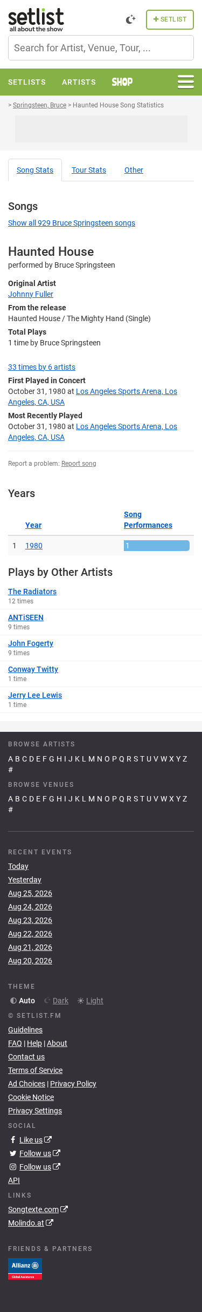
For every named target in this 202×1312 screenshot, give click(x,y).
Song (35, 170)
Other (133, 170)
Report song (78, 463)
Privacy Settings (35, 1110)
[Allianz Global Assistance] (25, 1267)
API (14, 1180)
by (41, 367)
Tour (89, 170)
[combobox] (101, 47)
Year (33, 525)
